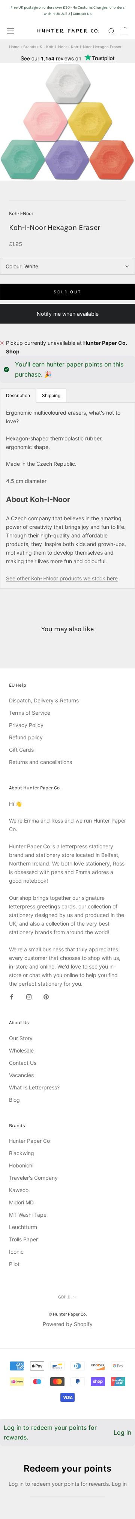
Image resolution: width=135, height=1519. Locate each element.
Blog (14, 1100)
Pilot (14, 1264)
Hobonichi (21, 1165)
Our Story (21, 1038)
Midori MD (21, 1202)
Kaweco (18, 1190)
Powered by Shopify (68, 1324)
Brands (29, 46)
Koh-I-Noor (56, 46)
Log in (122, 1432)
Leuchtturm (23, 1227)
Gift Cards (21, 749)
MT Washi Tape (27, 1214)
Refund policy (26, 737)
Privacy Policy (26, 725)
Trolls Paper (23, 1239)
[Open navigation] (10, 31)
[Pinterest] (46, 996)
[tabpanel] (67, 495)
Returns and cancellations (40, 762)
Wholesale (21, 1050)
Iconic (16, 1251)
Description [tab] (18, 395)
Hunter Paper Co (29, 1141)
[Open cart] (125, 30)
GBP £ (64, 1297)
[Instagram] (29, 996)
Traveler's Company (33, 1178)
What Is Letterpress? (34, 1087)
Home (14, 46)
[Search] (111, 31)
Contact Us (22, 1063)
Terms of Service (29, 712)
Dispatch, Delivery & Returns (44, 700)
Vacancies (21, 1075)
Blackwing (21, 1153)
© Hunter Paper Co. (68, 1314)
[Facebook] (11, 996)
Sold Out (67, 291)
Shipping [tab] (51, 395)
